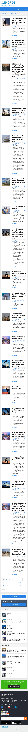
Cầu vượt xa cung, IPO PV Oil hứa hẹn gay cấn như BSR (16, 663)
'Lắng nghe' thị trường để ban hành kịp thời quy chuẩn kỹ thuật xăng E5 (16, 675)
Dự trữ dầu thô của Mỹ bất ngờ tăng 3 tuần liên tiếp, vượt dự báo (18, 434)
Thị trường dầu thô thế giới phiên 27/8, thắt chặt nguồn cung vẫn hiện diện (16, 640)
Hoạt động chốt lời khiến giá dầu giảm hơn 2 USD (19, 273)
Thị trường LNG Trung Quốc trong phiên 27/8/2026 (15, 615)
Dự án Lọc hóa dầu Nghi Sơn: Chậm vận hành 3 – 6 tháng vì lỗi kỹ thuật (15, 657)
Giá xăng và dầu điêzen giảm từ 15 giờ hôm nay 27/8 (16, 634)
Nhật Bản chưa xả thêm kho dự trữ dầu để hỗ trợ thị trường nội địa (19, 110)
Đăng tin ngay (14, 604)
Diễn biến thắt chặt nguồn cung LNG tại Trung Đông (15, 628)
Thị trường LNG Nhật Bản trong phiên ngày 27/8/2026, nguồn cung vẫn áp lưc (16, 621)
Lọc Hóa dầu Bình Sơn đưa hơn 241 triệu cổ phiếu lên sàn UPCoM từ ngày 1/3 (16, 651)
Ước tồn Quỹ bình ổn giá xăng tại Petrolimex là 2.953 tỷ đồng (16, 669)
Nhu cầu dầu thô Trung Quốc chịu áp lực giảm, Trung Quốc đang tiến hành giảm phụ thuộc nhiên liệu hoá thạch (19, 506)
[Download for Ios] (16, 722)
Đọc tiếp (14, 35)
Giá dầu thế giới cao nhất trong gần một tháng (18, 410)
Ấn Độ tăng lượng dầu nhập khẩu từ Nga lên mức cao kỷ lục (18, 315)
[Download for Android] (6, 722)
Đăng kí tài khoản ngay (14, 686)
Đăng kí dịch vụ (14, 596)
